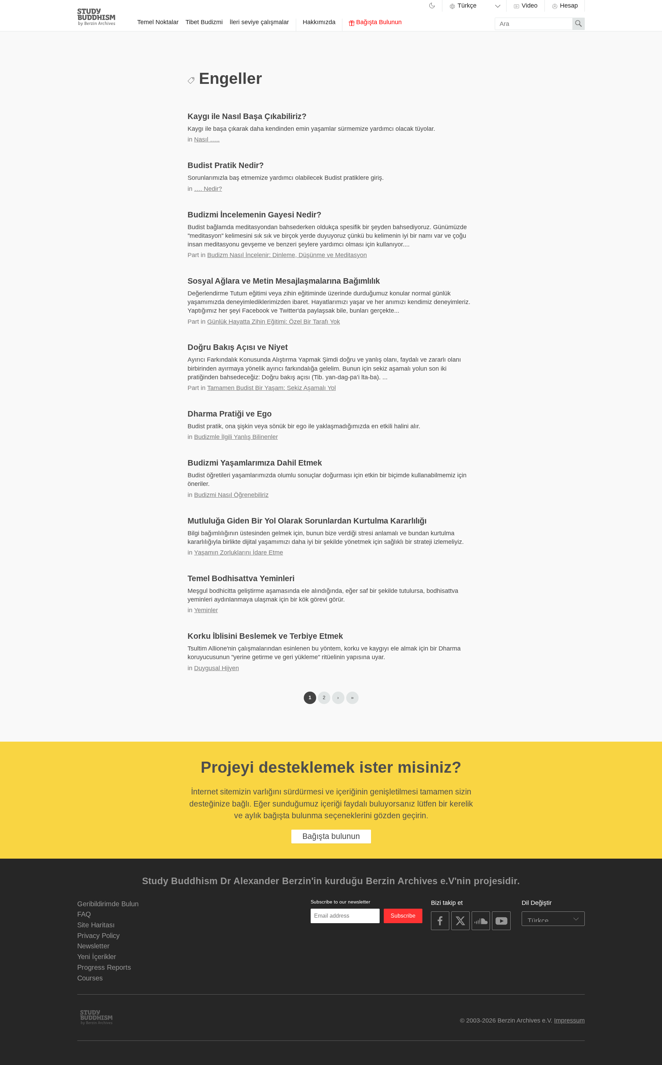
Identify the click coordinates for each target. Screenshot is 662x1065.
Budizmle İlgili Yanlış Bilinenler (236, 436)
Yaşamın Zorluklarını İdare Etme (238, 552)
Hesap (568, 5)
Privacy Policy (98, 935)
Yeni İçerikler (96, 956)
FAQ (84, 914)
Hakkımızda (319, 22)
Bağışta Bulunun (378, 22)
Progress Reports (104, 967)
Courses (90, 978)
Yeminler (206, 610)
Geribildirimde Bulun (108, 904)
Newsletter (93, 946)
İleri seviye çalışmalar (259, 22)
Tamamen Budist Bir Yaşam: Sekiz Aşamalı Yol (271, 387)
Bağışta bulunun (331, 836)
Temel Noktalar (158, 22)
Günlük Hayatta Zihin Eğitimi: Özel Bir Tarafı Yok (273, 321)
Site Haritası (96, 925)
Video (529, 5)
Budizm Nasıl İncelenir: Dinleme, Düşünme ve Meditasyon (287, 255)
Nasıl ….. (207, 139)
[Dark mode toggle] (432, 6)
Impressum (569, 1020)
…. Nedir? (208, 188)
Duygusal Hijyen (216, 668)
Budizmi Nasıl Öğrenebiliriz (231, 494)
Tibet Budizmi (204, 22)
